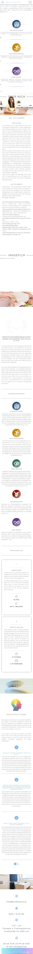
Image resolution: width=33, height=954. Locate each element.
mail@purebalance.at (16, 902)
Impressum (18, 949)
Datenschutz (18, 951)
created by (17, 952)
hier (16, 192)
